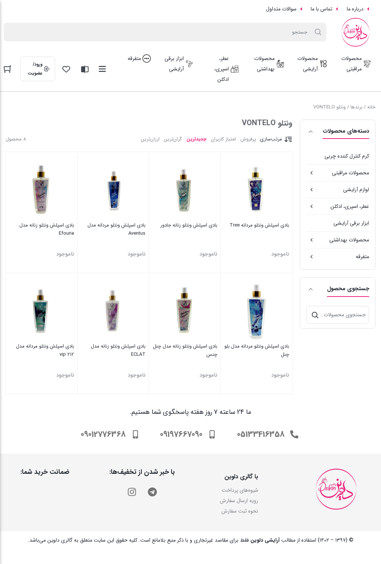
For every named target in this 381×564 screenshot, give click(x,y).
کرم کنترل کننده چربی (346, 156)
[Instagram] (131, 492)
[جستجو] (315, 315)
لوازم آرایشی (356, 190)
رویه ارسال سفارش (239, 501)
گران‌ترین (173, 139)
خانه (371, 107)
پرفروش (248, 139)
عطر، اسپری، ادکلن (349, 206)
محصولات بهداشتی (349, 240)
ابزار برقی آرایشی (351, 223)
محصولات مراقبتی (350, 173)
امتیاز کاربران (223, 139)
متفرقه (362, 257)
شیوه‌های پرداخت (240, 490)
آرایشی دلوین (265, 540)
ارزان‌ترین (150, 139)
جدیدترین (196, 139)
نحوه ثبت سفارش (239, 511)
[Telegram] (152, 492)
